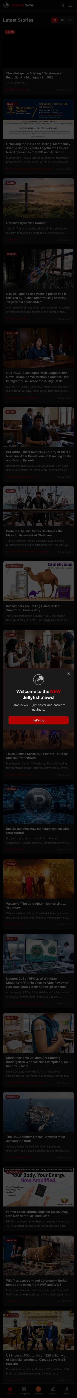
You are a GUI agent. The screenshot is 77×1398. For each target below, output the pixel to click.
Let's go (38, 720)
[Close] (69, 674)
